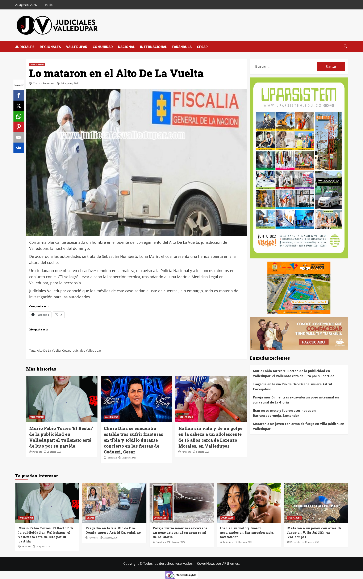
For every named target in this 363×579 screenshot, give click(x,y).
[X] (18, 106)
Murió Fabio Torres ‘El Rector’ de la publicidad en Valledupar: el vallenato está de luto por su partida (293, 373)
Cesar (66, 350)
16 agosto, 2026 (129, 457)
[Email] (18, 137)
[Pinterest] (18, 127)
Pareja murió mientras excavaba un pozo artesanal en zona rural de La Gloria (296, 399)
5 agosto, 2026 (202, 451)
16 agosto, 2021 (70, 83)
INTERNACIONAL (153, 46)
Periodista (37, 451)
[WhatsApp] (18, 116)
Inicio (49, 5)
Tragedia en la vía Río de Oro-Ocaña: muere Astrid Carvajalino (292, 386)
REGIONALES (50, 46)
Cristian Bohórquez (44, 83)
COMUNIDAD (103, 46)
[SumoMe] (18, 148)
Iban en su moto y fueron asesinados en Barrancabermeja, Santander (284, 413)
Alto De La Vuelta (49, 350)
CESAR (202, 46)
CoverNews (206, 563)
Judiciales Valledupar (86, 350)
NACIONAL (126, 46)
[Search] (345, 46)
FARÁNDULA (182, 46)
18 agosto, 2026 (178, 542)
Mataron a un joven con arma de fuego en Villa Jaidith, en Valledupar (298, 426)
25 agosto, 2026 (54, 451)
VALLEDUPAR (76, 46)
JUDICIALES (24, 46)
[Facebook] (18, 95)
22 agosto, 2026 (110, 537)
